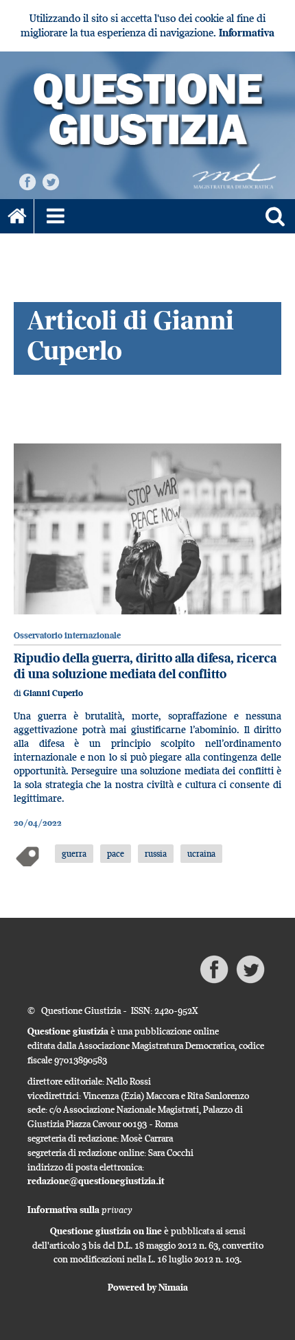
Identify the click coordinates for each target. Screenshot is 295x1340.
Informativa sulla (79, 1209)
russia (156, 853)
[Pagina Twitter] (50, 180)
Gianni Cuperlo (53, 693)
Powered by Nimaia (148, 1287)
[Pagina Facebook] (27, 180)
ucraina (201, 853)
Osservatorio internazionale (67, 635)
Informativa (246, 32)
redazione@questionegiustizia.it (96, 1181)
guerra (74, 853)
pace (115, 853)
